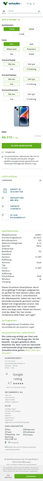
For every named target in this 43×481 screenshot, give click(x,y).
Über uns (8, 395)
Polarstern (31, 49)
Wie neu (11, 64)
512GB (21, 34)
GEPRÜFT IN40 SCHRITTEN (16, 190)
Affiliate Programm (12, 402)
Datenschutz (9, 418)
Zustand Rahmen (9, 75)
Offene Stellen (10, 400)
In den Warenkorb (21, 145)
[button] (29, 3)
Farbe (4, 40)
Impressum (9, 420)
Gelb (31, 44)
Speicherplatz (8, 25)
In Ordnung (31, 69)
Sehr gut (31, 64)
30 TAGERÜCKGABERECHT (18, 216)
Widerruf (8, 416)
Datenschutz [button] (33, 471)
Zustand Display (8, 60)
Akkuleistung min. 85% (17, 199)
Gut (11, 69)
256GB (31, 29)
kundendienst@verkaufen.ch (15, 363)
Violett (31, 54)
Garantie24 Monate (15, 207)
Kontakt (8, 413)
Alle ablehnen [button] (8, 476)
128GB (11, 29)
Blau (12, 44)
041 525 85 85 (10, 361)
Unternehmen (10, 397)
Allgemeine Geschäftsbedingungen (17, 422)
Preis (4, 132)
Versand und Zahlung (12, 411)
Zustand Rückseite (10, 90)
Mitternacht (12, 49)
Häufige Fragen (10, 409)
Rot (11, 54)
